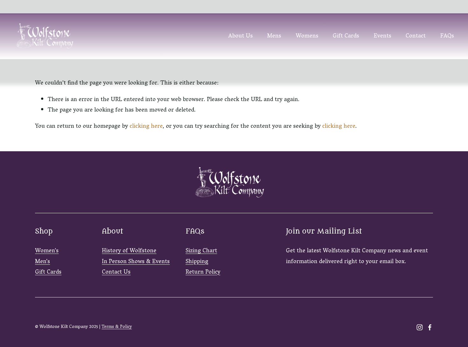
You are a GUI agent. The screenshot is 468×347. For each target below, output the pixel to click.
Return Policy (203, 272)
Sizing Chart (201, 251)
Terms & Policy (117, 327)
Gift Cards (346, 36)
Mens (274, 36)
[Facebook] (430, 327)
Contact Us (116, 272)
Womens (307, 36)
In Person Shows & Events (136, 262)
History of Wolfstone (129, 251)
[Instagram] (419, 327)
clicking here (146, 126)
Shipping (197, 262)
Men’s (42, 262)
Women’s (47, 251)
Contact (416, 36)
